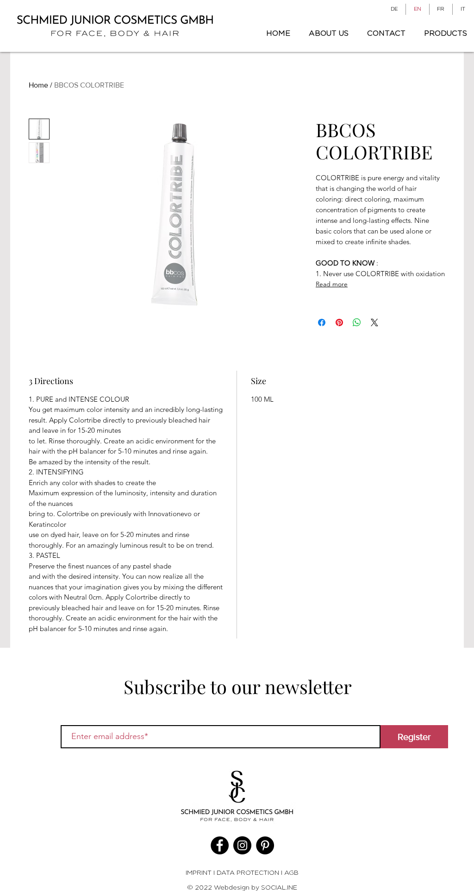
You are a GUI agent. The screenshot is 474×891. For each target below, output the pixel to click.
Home (38, 85)
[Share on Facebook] (321, 322)
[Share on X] (374, 322)
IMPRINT (199, 872)
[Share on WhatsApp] (356, 322)
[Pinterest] (265, 845)
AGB (291, 872)
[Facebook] (220, 845)
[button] (443, 33)
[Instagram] (242, 845)
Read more (332, 284)
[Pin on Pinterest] (339, 322)
